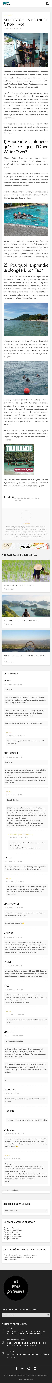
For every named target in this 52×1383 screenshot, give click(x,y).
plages (17, 279)
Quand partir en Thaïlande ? (19, 586)
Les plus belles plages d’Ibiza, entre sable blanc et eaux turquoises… (26, 1332)
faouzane (10, 1090)
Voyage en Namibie (11, 1239)
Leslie (7, 858)
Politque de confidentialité (26, 1379)
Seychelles (11, 1351)
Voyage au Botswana (11, 1228)
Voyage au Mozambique (13, 1230)
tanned (8, 962)
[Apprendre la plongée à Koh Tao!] (26, 571)
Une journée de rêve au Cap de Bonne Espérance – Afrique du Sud (26, 1344)
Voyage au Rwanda (11, 1232)
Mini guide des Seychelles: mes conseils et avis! (28, 1355)
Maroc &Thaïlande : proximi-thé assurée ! (25, 657)
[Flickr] (35, 1368)
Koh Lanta (34, 350)
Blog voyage (11, 904)
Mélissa (8, 933)
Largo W (9, 1130)
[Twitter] (22, 1368)
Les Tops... (11, 1328)
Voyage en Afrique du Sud (13, 1236)
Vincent (9, 1032)
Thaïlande (8, 15)
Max (6, 986)
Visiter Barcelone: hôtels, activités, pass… (19, 1257)
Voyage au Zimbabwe (12, 1234)
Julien (26, 523)
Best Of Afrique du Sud (16, 1340)
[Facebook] (16, 1368)
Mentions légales (42, 1375)
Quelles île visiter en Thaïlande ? (22, 621)
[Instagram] (29, 1368)
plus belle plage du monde (30, 498)
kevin (7, 680)
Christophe (11, 753)
